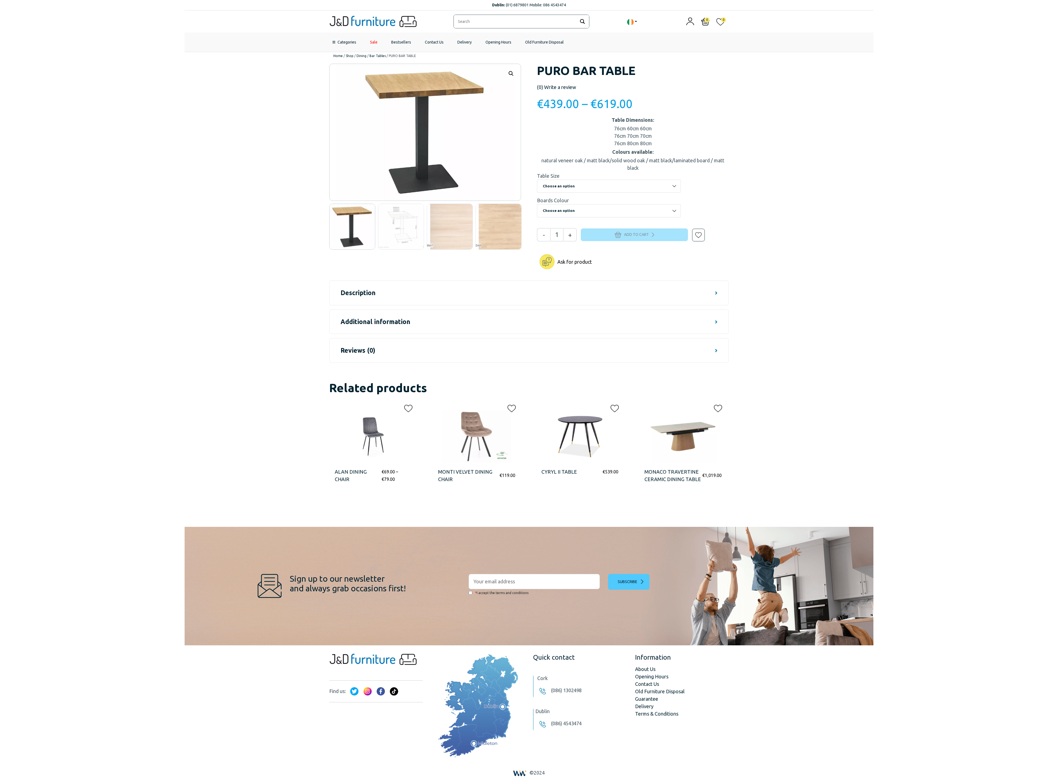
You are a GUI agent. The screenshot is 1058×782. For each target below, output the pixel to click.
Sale (373, 42)
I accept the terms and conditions (501, 593)
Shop (349, 56)
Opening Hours (498, 42)
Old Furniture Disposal (544, 42)
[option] (352, 227)
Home (338, 56)
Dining (361, 56)
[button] (694, 231)
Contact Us (434, 42)
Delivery (464, 42)
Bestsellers (401, 42)
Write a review (556, 87)
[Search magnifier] (582, 21)
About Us (645, 669)
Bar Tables (377, 56)
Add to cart (636, 234)
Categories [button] (347, 42)
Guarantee (646, 699)
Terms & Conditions (656, 713)
